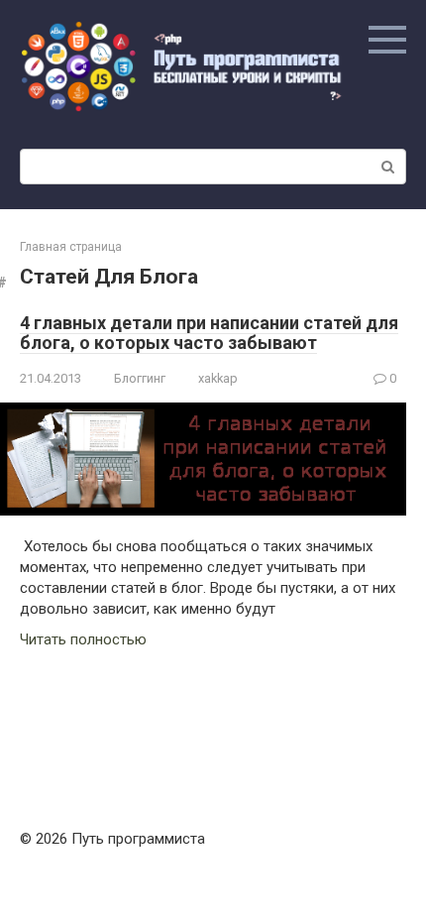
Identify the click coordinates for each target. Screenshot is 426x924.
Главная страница (71, 247)
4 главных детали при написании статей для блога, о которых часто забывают (209, 332)
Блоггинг (139, 378)
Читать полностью (83, 639)
